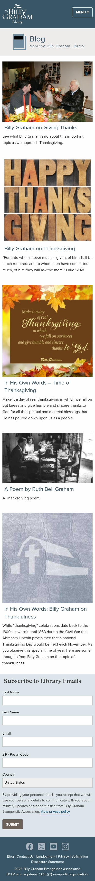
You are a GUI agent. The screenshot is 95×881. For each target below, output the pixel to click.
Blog (10, 856)
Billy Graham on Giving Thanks (40, 127)
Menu (81, 12)
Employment (45, 856)
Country (8, 774)
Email (6, 733)
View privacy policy (55, 811)
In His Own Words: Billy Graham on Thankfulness (45, 612)
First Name (10, 692)
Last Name (10, 712)
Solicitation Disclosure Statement (59, 859)
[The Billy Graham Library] (17, 14)
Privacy (63, 856)
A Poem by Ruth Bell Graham (39, 489)
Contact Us (25, 856)
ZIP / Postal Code (15, 754)
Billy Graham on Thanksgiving (39, 248)
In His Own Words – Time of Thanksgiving (37, 386)
